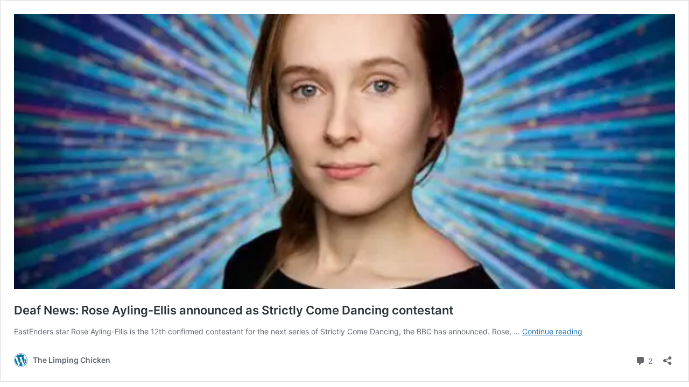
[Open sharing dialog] (667, 357)
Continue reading (552, 331)
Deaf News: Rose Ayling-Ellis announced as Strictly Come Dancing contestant (233, 310)
